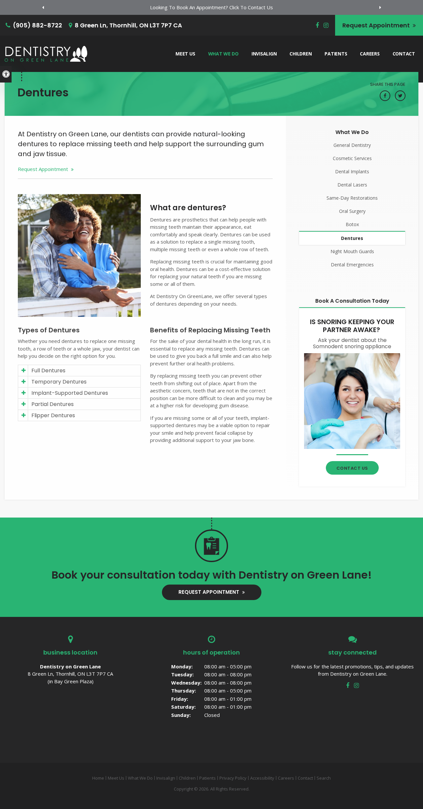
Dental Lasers (352, 185)
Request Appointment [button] (376, 25)
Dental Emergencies (352, 264)
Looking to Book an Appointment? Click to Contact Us (211, 7)
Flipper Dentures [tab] (53, 415)
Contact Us (352, 468)
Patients (336, 54)
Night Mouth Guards (352, 251)
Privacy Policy (233, 778)
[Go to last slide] (43, 8)
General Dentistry (352, 145)
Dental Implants (352, 171)
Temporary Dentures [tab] (59, 382)
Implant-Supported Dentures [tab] (69, 393)
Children (300, 54)
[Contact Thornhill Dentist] (352, 400)
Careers (369, 54)
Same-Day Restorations (352, 198)
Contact (404, 54)
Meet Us (185, 54)
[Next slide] (380, 8)
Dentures (352, 238)
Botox (352, 224)
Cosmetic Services (352, 158)
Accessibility (262, 778)
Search (324, 778)
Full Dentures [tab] (48, 370)
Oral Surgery (352, 211)
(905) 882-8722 (37, 25)
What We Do (223, 54)
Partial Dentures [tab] (52, 404)
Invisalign (264, 54)
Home (98, 778)
